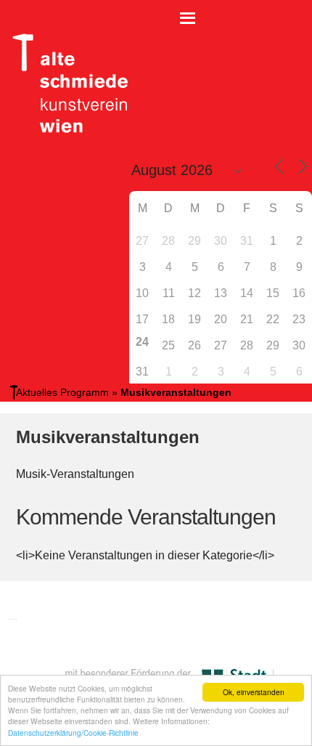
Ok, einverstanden (253, 691)
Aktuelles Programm (62, 392)
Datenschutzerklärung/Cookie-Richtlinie (73, 732)
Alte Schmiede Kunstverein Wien (65, 83)
